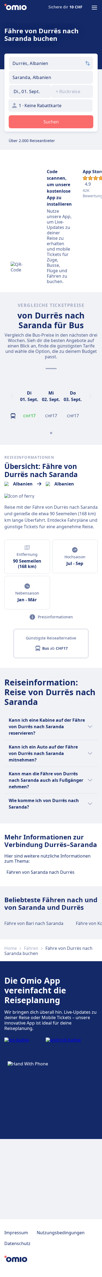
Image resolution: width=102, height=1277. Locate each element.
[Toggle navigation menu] (94, 7)
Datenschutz (17, 1243)
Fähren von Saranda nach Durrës (41, 872)
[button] (30, 91)
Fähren (31, 948)
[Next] (90, 396)
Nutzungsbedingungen (61, 1233)
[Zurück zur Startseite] (15, 7)
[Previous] (12, 396)
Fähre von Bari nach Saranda (33, 923)
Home (10, 948)
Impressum (16, 1233)
